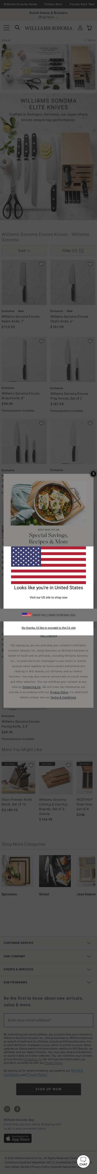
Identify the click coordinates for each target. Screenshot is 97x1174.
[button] (83, 1161)
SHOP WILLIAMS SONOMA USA (53, 615)
